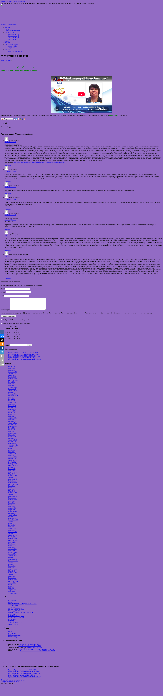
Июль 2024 (11, 399)
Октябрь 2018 (12, 499)
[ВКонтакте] (15, 119)
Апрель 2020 (12, 472)
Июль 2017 (11, 523)
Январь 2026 (12, 373)
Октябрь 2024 (12, 394)
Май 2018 (11, 506)
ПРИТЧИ (11, 621)
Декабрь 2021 (12, 440)
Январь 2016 (12, 554)
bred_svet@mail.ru (10, 220)
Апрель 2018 (12, 508)
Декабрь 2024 (12, 390)
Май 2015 (11, 567)
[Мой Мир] (21, 119)
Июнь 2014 (11, 586)
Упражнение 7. (13, 39)
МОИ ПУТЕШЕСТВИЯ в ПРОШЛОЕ (20, 612)
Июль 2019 (11, 486)
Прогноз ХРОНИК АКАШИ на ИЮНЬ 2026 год (24, 356)
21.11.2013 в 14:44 (10, 171)
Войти (10, 631)
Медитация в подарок (15, 51)
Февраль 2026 (12, 372)
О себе (7, 29)
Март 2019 (11, 491)
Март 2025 (11, 385)
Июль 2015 (11, 564)
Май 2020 (11, 470)
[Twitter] (17, 119)
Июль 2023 (11, 412)
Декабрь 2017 (12, 515)
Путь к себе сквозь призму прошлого (13, 1)
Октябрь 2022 (12, 426)
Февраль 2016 (12, 552)
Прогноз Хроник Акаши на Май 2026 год (21, 357)
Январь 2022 (12, 438)
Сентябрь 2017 (13, 520)
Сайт (2, 296)
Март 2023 (11, 419)
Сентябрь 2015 (13, 561)
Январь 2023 (12, 421)
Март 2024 (11, 404)
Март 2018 (11, 510)
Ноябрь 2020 (12, 462)
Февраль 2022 (12, 436)
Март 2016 (11, 550)
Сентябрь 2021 (13, 445)
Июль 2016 (11, 544)
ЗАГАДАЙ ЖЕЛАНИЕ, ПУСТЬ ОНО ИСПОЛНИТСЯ (36, 649)
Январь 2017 (12, 533)
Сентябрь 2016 (13, 540)
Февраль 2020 (12, 475)
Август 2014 (12, 583)
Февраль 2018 (12, 511)
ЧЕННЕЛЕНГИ (13, 624)
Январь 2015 (12, 574)
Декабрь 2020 (12, 460)
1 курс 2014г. (12, 46)
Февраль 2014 (12, 593)
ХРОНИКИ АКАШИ (15, 622)
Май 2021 (11, 452)
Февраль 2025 (12, 387)
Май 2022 (11, 431)
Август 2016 (12, 542)
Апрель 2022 (12, 433)
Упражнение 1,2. (13, 34)
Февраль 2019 (12, 492)
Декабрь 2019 (12, 479)
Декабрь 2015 (12, 555)
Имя (3, 289)
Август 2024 (12, 397)
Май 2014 (11, 588)
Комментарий (5, 310)
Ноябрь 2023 (12, 407)
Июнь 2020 (11, 469)
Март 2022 (11, 435)
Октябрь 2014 (12, 579)
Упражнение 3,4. (13, 36)
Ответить (8, 165)
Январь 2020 (12, 477)
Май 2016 (11, 547)
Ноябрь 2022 (12, 424)
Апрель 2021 (12, 453)
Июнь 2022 (11, 429)
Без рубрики (12, 600)
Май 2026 (11, 368)
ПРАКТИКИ (12, 619)
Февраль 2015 (12, 573)
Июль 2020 (11, 467)
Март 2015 (11, 571)
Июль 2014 (11, 584)
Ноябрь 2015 (12, 557)
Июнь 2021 (11, 450)
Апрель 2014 (12, 590)
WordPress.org (12, 637)
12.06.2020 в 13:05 (10, 256)
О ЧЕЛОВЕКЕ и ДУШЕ (16, 616)
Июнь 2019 (11, 487)
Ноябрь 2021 (12, 441)
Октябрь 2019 (12, 482)
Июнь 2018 (11, 504)
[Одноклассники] (19, 119)
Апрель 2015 (12, 569)
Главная (7, 27)
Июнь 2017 (11, 525)
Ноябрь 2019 (12, 481)
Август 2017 (12, 521)
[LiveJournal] (23, 119)
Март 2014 (11, 591)
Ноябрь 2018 (12, 498)
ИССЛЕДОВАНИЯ (14, 611)
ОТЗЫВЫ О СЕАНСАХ (16, 617)
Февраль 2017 (12, 532)
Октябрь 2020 (12, 464)
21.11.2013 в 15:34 (10, 187)
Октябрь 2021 (12, 443)
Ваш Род (7, 49)
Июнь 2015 (11, 566)
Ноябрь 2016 (12, 537)
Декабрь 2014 (12, 576)
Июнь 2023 (11, 414)
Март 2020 (11, 474)
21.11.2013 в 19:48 (10, 199)
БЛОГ (10, 602)
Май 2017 (11, 527)
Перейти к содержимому (9, 24)
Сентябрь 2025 (13, 380)
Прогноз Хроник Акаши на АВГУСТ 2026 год (23, 352)
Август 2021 (12, 447)
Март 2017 (11, 530)
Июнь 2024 (11, 401)
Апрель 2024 (12, 402)
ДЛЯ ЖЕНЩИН (13, 605)
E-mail (3, 292)
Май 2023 (11, 416)
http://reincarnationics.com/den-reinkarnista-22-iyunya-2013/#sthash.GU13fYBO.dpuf (39, 162)
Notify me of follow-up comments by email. (16, 320)
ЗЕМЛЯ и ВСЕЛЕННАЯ (16, 609)
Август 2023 (12, 411)
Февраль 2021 (12, 457)
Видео (7, 41)
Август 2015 (12, 562)
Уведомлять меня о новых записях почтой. (16, 323)
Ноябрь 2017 (12, 516)
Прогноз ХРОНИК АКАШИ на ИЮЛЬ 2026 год (24, 354)
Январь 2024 (12, 406)
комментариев (14, 635)
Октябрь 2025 (12, 378)
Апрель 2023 (12, 418)
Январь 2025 (12, 389)
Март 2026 (11, 370)
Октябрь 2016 (12, 538)
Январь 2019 (12, 494)
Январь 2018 (12, 513)
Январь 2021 (12, 458)
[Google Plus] (25, 119)
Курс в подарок (9, 32)
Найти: (7, 345)
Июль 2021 (11, 448)
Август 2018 (12, 501)
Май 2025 (11, 384)
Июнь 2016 (11, 545)
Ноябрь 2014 (12, 578)
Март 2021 (11, 455)
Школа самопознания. (12, 44)
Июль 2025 (11, 382)
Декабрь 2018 (12, 496)
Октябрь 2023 (12, 409)
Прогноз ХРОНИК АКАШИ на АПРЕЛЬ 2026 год (24, 359)
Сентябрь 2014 (13, 581)
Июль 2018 (11, 503)
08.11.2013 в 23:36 (10, 142)
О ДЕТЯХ (11, 614)
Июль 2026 (11, 366)
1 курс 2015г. (12, 48)
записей (12, 633)
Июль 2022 (11, 428)
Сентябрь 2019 (13, 484)
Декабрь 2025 (12, 375)
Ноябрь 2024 (12, 392)
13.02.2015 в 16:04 (10, 235)
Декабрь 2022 (12, 423)
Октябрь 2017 (12, 518)
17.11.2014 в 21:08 (10, 215)
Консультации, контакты (12, 30)
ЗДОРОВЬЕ (12, 607)
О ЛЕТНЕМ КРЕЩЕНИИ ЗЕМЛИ (31, 644)
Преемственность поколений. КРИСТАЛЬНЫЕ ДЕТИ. (37, 651)
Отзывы (7, 42)
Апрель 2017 (12, 528)
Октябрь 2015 (12, 559)
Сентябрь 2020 (13, 465)
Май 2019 (11, 489)
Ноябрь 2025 (12, 377)
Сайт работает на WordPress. (10, 681)
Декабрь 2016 (12, 535)
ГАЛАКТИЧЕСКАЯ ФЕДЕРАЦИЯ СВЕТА (22, 604)
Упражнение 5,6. (13, 37)
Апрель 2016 (12, 549)
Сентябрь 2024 (13, 395)
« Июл (7, 343)
